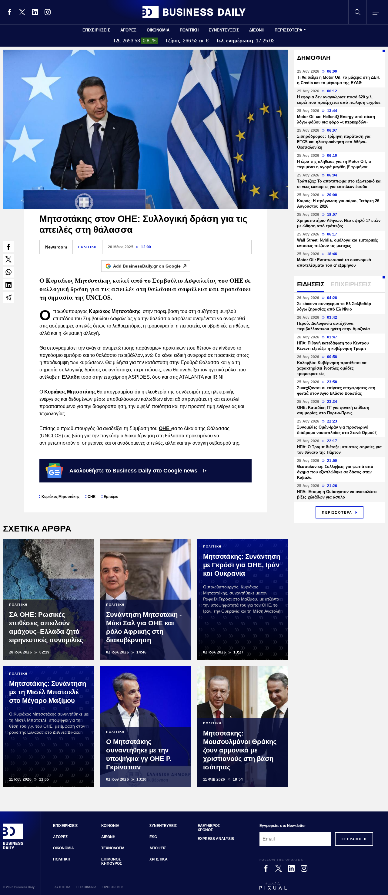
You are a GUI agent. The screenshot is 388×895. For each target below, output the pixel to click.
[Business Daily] (194, 12)
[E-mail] (8, 297)
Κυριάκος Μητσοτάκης (60, 497)
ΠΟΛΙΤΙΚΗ (189, 30)
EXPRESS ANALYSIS (216, 839)
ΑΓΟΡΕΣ (128, 30)
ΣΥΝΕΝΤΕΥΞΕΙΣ (224, 30)
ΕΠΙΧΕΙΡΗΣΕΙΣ (96, 30)
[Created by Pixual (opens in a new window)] (316, 888)
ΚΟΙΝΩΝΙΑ (110, 826)
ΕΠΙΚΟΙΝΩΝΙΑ (86, 887)
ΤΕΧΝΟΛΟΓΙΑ (113, 848)
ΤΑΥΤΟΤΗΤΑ (61, 887)
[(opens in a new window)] (9, 12)
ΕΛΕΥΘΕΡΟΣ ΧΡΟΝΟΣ (209, 828)
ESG (153, 837)
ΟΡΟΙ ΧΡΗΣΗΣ (112, 887)
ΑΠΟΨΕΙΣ (157, 848)
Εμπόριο (111, 497)
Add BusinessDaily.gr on (147, 266)
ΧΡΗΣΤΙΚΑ (158, 859)
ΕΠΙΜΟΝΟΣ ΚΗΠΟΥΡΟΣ (111, 861)
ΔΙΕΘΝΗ (256, 30)
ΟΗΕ (165, 428)
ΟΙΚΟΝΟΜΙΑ (158, 30)
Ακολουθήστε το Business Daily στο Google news (133, 471)
